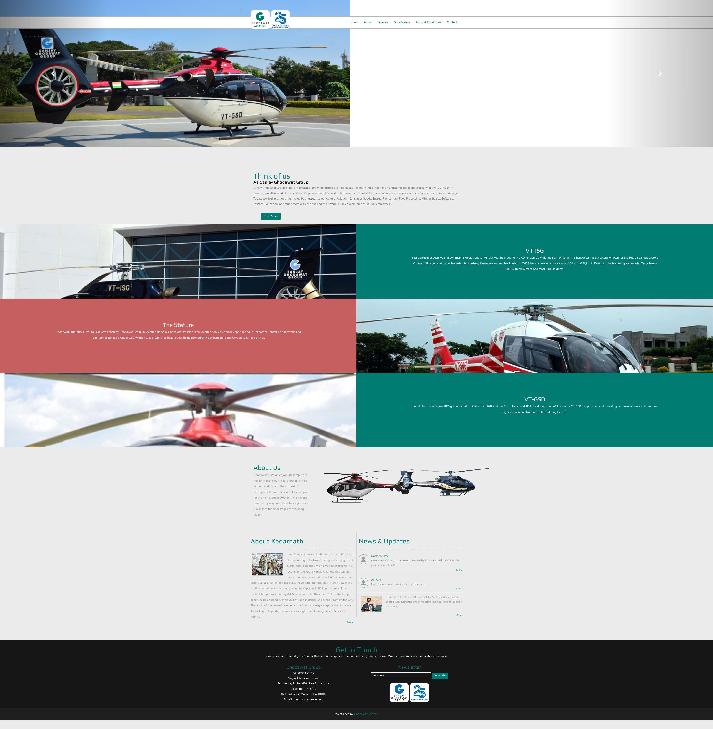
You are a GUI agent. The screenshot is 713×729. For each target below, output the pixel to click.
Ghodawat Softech (366, 714)
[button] (53, 73)
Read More (271, 216)
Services (383, 22)
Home (354, 22)
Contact (452, 22)
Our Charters (402, 22)
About (368, 22)
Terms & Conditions (428, 22)
